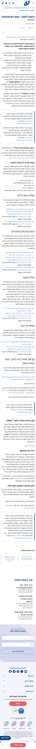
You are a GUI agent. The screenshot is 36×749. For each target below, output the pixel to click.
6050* (29, 37)
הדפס (22, 28)
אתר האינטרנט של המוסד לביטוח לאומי (21, 158)
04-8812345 (22, 37)
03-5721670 (28, 138)
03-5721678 (28, 121)
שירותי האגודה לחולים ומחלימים (21, 8)
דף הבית (33, 8)
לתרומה (18, 703)
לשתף (30, 28)
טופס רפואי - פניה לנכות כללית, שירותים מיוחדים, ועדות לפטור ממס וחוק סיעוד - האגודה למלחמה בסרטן (18, 214)
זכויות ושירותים (8, 8)
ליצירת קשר (5, 738)
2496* (25, 98)
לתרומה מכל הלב (18, 745)
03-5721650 (17, 535)
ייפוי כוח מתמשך (20, 478)
